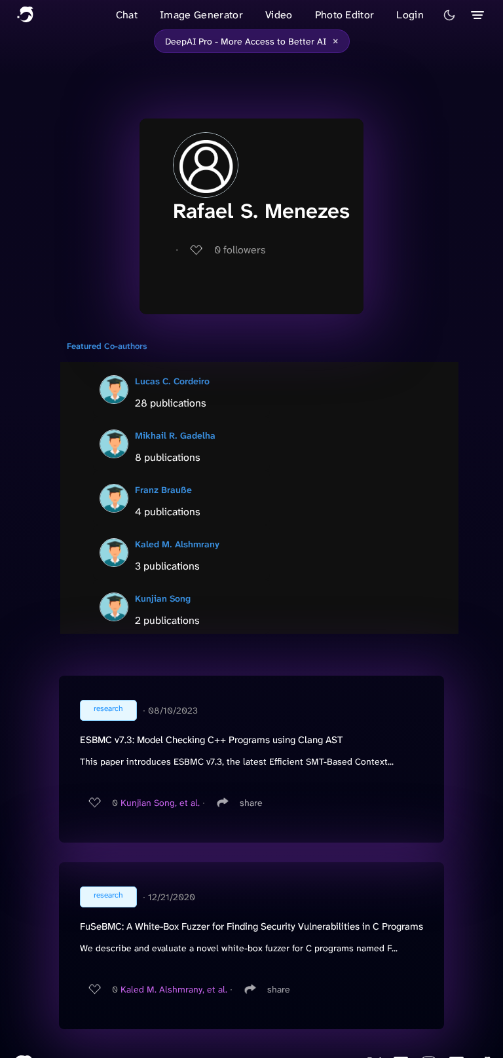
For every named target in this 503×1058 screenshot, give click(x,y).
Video (279, 15)
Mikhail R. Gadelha (175, 435)
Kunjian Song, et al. (160, 803)
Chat (127, 15)
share (251, 803)
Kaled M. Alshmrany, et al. (174, 989)
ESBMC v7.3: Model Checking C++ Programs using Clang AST (211, 739)
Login (410, 15)
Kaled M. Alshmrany (177, 544)
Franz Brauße (163, 490)
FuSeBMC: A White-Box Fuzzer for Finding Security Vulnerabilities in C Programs (251, 926)
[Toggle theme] (449, 15)
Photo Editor (345, 15)
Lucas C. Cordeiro (172, 381)
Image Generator (201, 15)
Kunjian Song (163, 598)
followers (240, 250)
